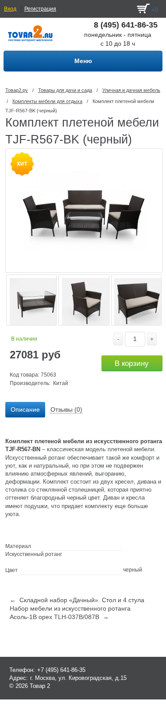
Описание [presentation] (25, 409)
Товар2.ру (16, 90)
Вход (10, 9)
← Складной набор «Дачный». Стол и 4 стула (77, 600)
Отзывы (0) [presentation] (66, 409)
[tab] (25, 410)
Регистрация (40, 9)
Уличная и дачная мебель (131, 90)
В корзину (132, 363)
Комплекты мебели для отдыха (47, 101)
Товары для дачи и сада (65, 90)
